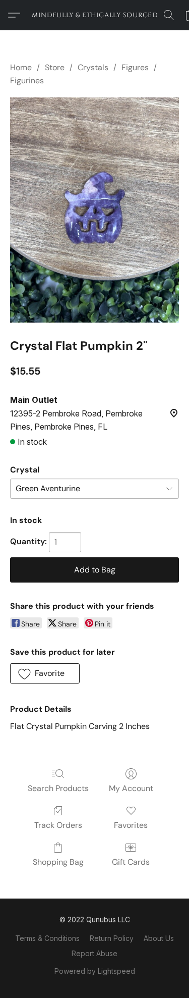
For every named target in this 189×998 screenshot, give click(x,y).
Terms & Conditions (47, 938)
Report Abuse (94, 953)
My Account (131, 788)
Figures (135, 67)
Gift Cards (131, 862)
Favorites (131, 825)
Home (21, 67)
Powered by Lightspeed (94, 971)
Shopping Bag (58, 862)
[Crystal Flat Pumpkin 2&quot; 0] (94, 210)
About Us (159, 938)
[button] (95, 15)
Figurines (27, 80)
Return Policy (112, 938)
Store (55, 67)
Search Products (58, 788)
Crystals (93, 67)
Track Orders (58, 825)
